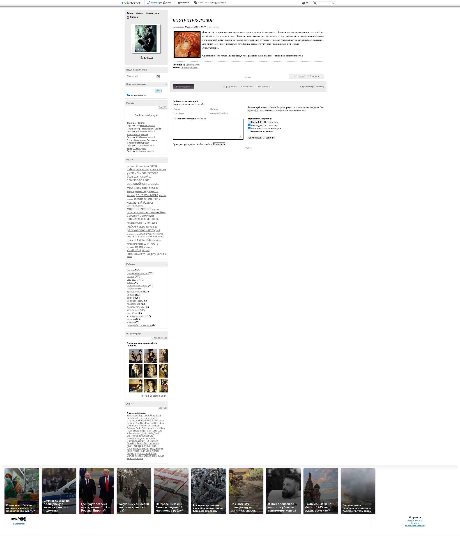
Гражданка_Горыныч (137, 448)
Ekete (138, 428)
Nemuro (149, 436)
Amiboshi (140, 420)
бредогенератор (135, 291)
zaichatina (154, 443)
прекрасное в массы (137, 273)
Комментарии (152, 13)
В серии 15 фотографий (153, 396)
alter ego (130, 166)
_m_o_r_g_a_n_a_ (148, 418)
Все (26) (163, 107)
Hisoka (130, 431)
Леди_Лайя (145, 451)
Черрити (131, 458)
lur (143, 436)
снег (148, 237)
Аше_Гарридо (134, 446)
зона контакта (147, 195)
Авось (201, 2)
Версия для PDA (415, 521)
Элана (139, 458)
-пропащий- (133, 418)
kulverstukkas (133, 433)
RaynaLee (132, 441)
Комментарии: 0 (147, 125)
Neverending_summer (138, 438)
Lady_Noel (153, 433)
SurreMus (131, 443)
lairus (139, 169)
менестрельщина (135, 206)
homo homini (144, 166)
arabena (131, 423)
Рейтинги (185, 2)
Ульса (161, 456)
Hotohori (138, 431)
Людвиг (130, 453)
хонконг (149, 247)
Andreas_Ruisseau (154, 420)
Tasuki (140, 443)
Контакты (415, 523)
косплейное (133, 310)
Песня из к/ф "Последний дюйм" (144, 129)
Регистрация (156, 2)
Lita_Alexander (134, 436)
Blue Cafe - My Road (137, 134)
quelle (152, 438)
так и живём (142, 240)
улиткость (151, 243)
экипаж (161, 253)
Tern (146, 443)
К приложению (159, 338)
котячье (131, 322)
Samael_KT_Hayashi (148, 441)
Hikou (162, 428)
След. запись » (263, 86)
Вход (168, 2)
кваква (162, 195)
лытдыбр (131, 279)
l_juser (144, 433)
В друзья (148, 57)
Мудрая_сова (142, 453)
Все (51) (163, 408)
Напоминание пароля (218, 113)
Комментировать (183, 87)
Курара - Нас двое (136, 148)
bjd (136, 166)
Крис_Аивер (133, 451)
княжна (130, 199)
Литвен (155, 451)
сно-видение (156, 236)
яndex (129, 257)
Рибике (153, 453)
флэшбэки (132, 313)
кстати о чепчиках (147, 199)
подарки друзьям (135, 307)
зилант (131, 195)
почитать (150, 222)
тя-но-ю (131, 319)
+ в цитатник (213, 26)
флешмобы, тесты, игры (139, 325)
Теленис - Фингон (136, 123)
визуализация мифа (137, 285)
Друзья (139, 13)
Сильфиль (132, 456)
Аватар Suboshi (145, 38)
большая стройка (139, 176)
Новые (319, 86)
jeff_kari (147, 431)
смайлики (201, 118)
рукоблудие (147, 233)
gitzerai (154, 428)
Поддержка (303, 3)
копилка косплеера (136, 316)
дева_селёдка (156, 448)
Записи (130, 13)
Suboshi (128, 17)
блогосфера (149, 173)
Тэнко (155, 456)
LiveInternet (132, 3)
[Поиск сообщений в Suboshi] (158, 90)
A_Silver (131, 420)
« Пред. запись (230, 86)
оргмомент (147, 215)
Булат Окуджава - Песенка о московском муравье (142, 141)
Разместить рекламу (415, 525)
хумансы (134, 250)
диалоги (152, 191)
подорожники (134, 304)
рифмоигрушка (133, 234)
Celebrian (132, 425)
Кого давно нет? (135, 415)
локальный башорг (140, 202)
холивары (140, 247)
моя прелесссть (135, 301)
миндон (131, 295)
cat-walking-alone (156, 423)
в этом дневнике (137, 95)
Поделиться (315, 76)
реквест (131, 298)
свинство (158, 234)
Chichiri (141, 425)
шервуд (151, 253)
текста (130, 282)
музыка (156, 209)
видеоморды (133, 288)
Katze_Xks (156, 431)
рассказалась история (143, 230)
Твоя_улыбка (144, 456)
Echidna (131, 428)
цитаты (130, 276)
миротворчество (139, 209)
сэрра (130, 240)
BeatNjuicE (141, 423)
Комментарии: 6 (147, 131)
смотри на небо (136, 236)
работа (132, 226)
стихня (130, 270)
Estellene (146, 428)
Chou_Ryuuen (152, 425)
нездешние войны (136, 212)
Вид (308, 3)
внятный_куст (149, 446)
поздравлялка (134, 222)
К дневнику (247, 86)
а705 (138, 173)
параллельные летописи (143, 218)
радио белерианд (148, 227)
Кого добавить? (153, 415)
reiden (145, 169)
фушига (130, 247)
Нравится (301, 76)
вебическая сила (138, 179)
